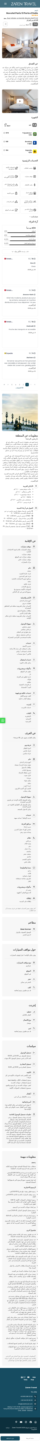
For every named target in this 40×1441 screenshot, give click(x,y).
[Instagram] (26, 1422)
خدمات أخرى (34, 216)
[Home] (35, 1422)
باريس (36, 10)
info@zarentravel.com (25, 1404)
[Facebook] (30, 1422)
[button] (35, 43)
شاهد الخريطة (30, 1438)
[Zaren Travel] (28, 1379)
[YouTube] (21, 1422)
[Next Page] (8, 384)
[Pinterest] (16, 1422)
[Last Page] (4, 384)
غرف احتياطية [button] (10, 1438)
